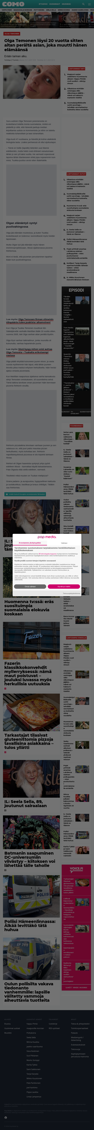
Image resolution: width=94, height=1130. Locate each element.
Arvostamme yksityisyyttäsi (30, 543)
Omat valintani (30, 586)
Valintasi (64, 543)
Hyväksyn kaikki (64, 586)
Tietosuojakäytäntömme (71, 593)
